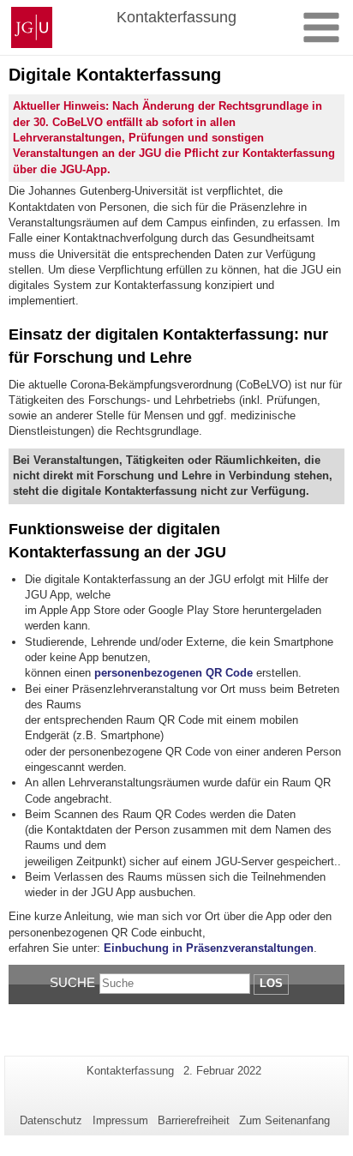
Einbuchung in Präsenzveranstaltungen (207, 948)
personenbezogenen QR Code (173, 672)
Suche (72, 982)
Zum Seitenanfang (284, 1120)
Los (271, 983)
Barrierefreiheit (194, 1120)
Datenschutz (51, 1120)
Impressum (120, 1120)
